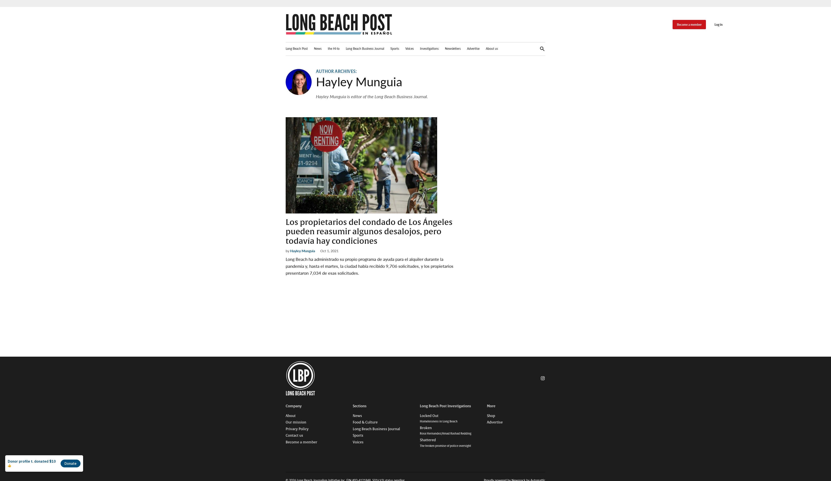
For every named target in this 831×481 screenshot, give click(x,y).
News (318, 48)
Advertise (473, 48)
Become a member (689, 24)
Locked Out (438, 418)
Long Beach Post (297, 48)
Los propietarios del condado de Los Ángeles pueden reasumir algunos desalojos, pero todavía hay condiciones (369, 231)
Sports (394, 48)
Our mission (296, 422)
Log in (719, 24)
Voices (409, 48)
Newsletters (453, 48)
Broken (445, 431)
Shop (491, 416)
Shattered (445, 443)
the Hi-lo (334, 48)
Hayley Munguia (302, 250)
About (291, 416)
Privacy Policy (297, 429)
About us (492, 48)
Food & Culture (365, 422)
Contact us (294, 435)
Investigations (429, 48)
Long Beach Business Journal (365, 48)
